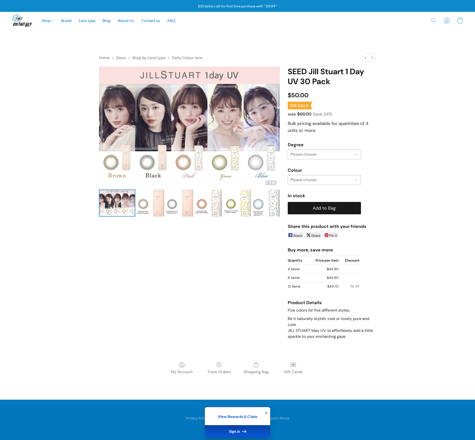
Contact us (151, 20)
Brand (66, 20)
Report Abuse (278, 418)
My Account (182, 371)
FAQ (171, 20)
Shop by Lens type (149, 57)
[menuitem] (365, 57)
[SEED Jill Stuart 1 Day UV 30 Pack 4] (237, 203)
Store (121, 57)
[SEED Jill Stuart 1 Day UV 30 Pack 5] (266, 203)
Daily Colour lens (187, 57)
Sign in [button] (235, 431)
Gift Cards (293, 371)
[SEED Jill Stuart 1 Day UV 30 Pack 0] (117, 203)
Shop (46, 20)
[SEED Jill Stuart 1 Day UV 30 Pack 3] (208, 203)
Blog (106, 20)
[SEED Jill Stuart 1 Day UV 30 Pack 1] (150, 203)
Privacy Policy (197, 418)
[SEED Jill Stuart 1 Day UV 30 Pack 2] (179, 203)
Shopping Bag (256, 371)
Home (104, 57)
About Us (126, 20)
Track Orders (219, 371)
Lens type (87, 20)
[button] (22, 20)
